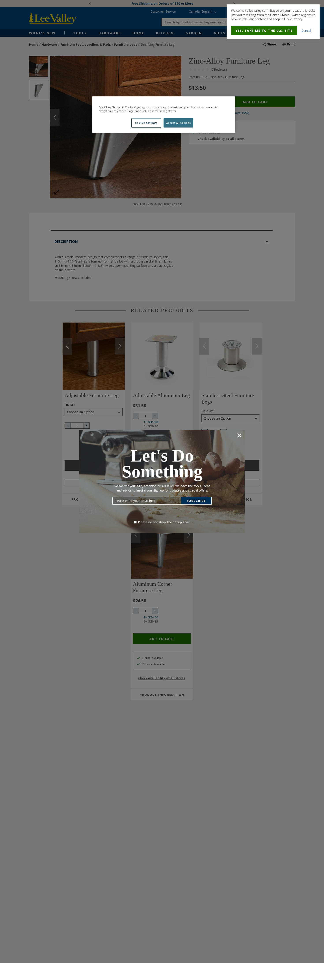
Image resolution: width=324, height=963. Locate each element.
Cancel (306, 30)
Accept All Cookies (178, 122)
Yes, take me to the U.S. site (264, 30)
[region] (163, 114)
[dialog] (273, 21)
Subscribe (196, 501)
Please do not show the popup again (164, 522)
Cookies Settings (146, 122)
